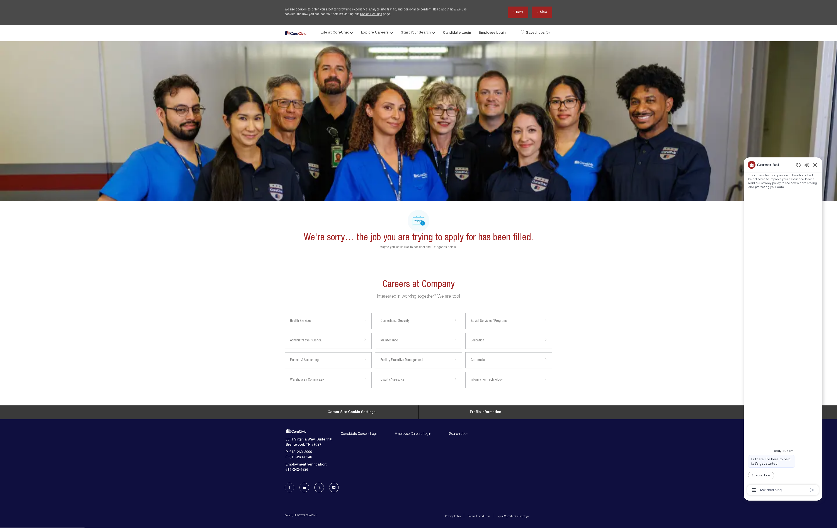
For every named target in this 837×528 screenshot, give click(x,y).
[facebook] (289, 487)
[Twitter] (319, 487)
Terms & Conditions (479, 516)
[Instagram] (334, 487)
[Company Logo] (295, 33)
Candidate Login (457, 33)
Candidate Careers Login (359, 434)
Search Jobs (458, 434)
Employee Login (492, 33)
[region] (783, 327)
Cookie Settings (371, 14)
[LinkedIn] (304, 487)
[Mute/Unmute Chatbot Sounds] (807, 165)
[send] (812, 490)
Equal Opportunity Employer (513, 516)
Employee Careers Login (413, 434)
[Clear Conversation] (798, 165)
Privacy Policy (453, 516)
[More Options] (754, 490)
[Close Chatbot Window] (815, 165)
